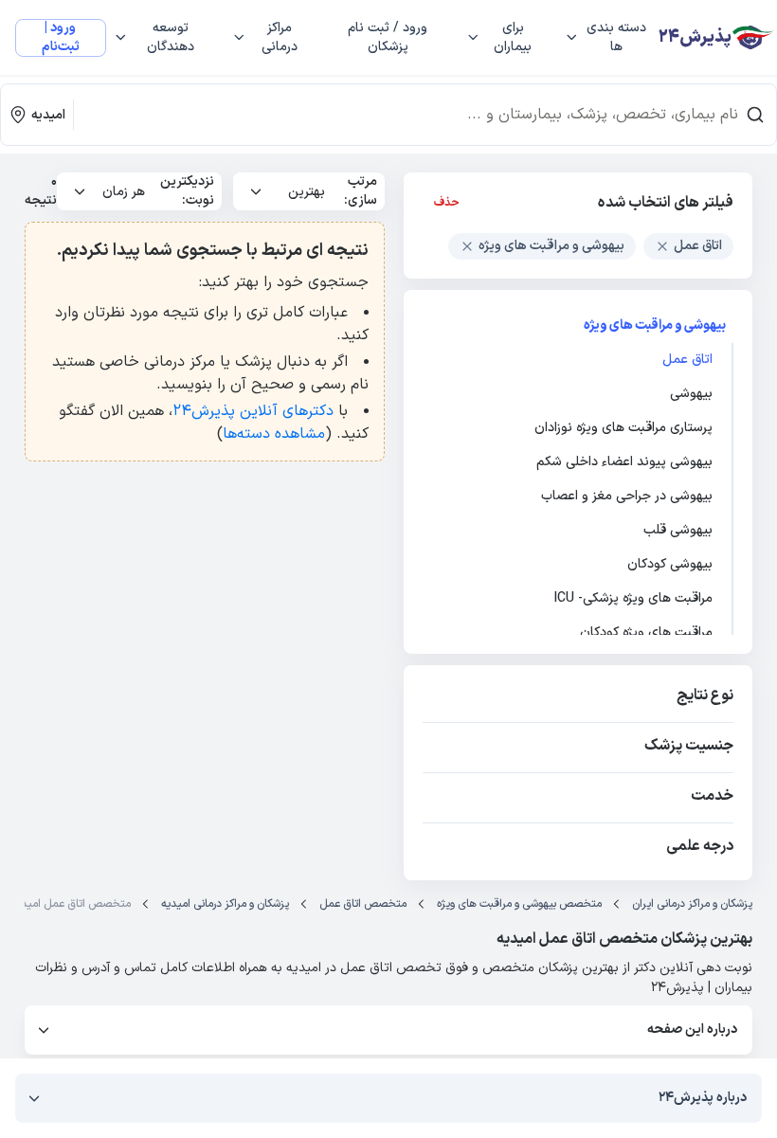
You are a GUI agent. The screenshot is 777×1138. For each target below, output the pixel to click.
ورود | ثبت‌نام (61, 38)
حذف (447, 202)
